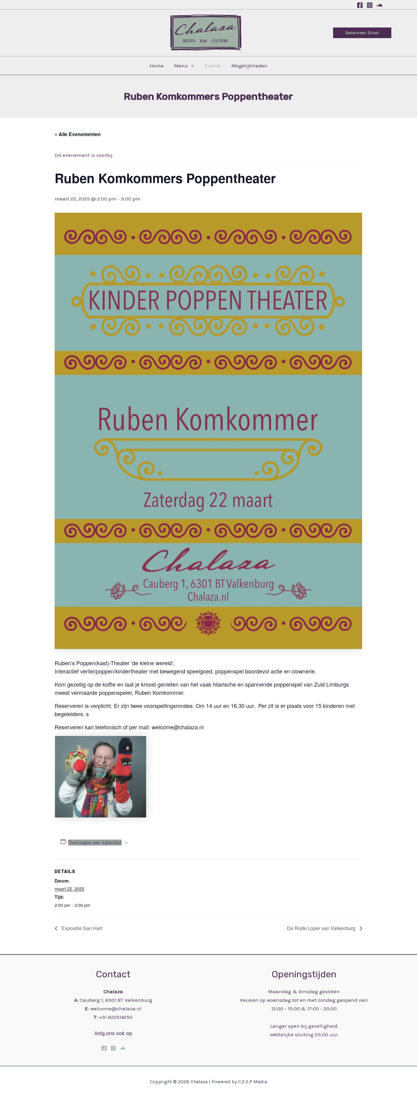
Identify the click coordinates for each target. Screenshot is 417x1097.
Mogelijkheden (249, 66)
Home (157, 66)
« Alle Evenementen (78, 134)
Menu (181, 66)
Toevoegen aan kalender (95, 842)
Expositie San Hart (81, 928)
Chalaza (199, 1081)
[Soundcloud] (379, 5)
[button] (362, 32)
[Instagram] (370, 5)
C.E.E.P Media (252, 1081)
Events (213, 66)
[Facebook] (360, 5)
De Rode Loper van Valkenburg (322, 928)
